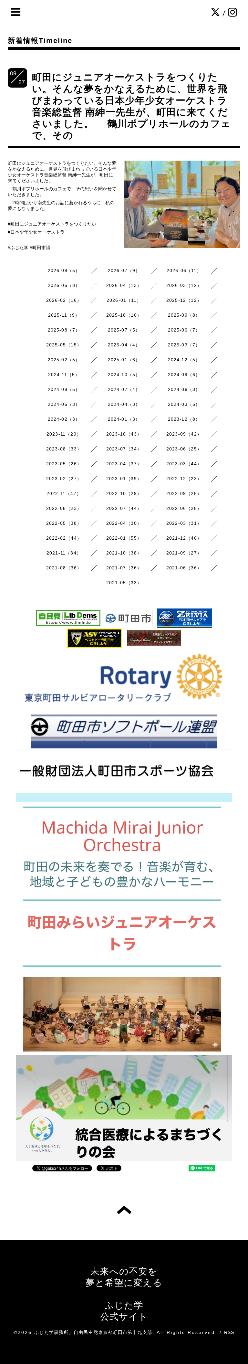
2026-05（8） (64, 285)
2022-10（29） (124, 493)
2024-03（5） (184, 404)
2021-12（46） (184, 538)
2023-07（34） (124, 448)
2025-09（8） (184, 315)
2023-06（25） (184, 448)
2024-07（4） (124, 389)
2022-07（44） (124, 508)
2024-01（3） (124, 419)
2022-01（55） (124, 538)
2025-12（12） (184, 300)
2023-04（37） (124, 463)
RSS (229, 1332)
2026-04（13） (124, 285)
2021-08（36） (64, 567)
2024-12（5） (184, 359)
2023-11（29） (63, 434)
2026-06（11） (184, 270)
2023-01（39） (124, 478)
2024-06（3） (184, 389)
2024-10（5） (124, 374)
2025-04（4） (124, 344)
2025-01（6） (124, 359)
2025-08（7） (64, 330)
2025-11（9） (64, 315)
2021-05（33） (124, 582)
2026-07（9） (124, 270)
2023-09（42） (184, 434)
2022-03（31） (184, 523)
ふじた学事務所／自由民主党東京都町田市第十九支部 (93, 1332)
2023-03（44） (184, 463)
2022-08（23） (64, 508)
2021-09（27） (184, 552)
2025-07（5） (124, 330)
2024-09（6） (184, 374)
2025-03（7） (184, 344)
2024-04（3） (124, 404)
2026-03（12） (184, 285)
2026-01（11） (124, 300)
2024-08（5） (64, 389)
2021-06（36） (184, 567)
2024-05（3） (64, 404)
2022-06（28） (184, 508)
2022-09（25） (184, 493)
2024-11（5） (64, 374)
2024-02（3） (64, 419)
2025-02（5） (64, 359)
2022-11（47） (63, 493)
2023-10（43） (124, 434)
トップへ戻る (124, 1210)
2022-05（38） (64, 523)
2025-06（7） (184, 330)
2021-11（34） (63, 552)
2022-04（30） (124, 523)
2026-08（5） (64, 270)
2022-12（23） (184, 478)
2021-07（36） (124, 567)
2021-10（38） (124, 552)
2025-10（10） (124, 315)
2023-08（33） (64, 448)
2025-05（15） (64, 344)
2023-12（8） (184, 419)
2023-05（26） (64, 463)
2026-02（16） (64, 300)
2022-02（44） (64, 538)
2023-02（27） (64, 478)
